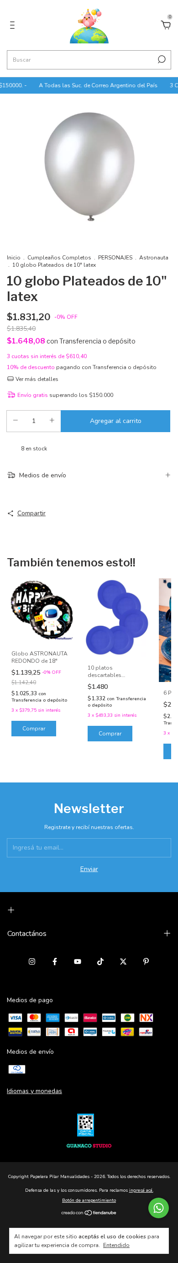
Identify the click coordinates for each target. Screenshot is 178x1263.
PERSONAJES (115, 257)
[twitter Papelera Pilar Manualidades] (123, 961)
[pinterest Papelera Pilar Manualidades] (146, 961)
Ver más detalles (36, 379)
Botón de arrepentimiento (89, 1200)
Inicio (14, 257)
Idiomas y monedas (34, 1091)
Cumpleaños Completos (60, 257)
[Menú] (14, 26)
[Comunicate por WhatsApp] (158, 1208)
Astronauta (153, 257)
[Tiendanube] (89, 1214)
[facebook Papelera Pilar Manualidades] (54, 961)
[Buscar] (161, 59)
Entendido (116, 1245)
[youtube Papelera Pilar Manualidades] (77, 961)
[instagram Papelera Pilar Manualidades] (32, 961)
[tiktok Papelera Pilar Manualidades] (100, 961)
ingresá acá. (141, 1190)
